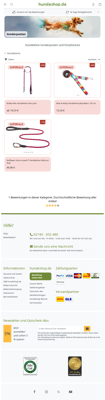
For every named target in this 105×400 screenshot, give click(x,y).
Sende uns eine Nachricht (53, 246)
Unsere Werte (36, 283)
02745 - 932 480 (45, 234)
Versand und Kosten (12, 274)
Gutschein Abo (36, 291)
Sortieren (92, 59)
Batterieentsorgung (12, 289)
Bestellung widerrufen (37, 276)
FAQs (5, 233)
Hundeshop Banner (39, 299)
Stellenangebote (37, 287)
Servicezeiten (36, 302)
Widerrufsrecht (10, 285)
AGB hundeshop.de (12, 281)
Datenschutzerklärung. (46, 339)
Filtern (11, 59)
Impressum (8, 293)
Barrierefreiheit (10, 296)
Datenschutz (9, 277)
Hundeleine (13, 53)
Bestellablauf (9, 237)
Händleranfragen (38, 295)
